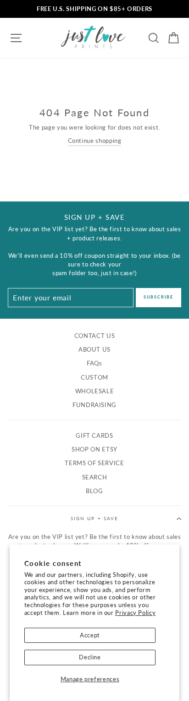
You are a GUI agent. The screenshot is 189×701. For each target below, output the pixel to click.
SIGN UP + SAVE (94, 518)
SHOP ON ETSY (94, 449)
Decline (89, 657)
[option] (94, 9)
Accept (90, 635)
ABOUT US (94, 349)
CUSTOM (94, 377)
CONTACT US (94, 335)
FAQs (94, 363)
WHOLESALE (94, 391)
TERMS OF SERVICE (94, 463)
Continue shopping (95, 140)
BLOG (94, 491)
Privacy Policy (135, 612)
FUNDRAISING (94, 404)
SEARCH (94, 477)
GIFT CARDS (94, 435)
